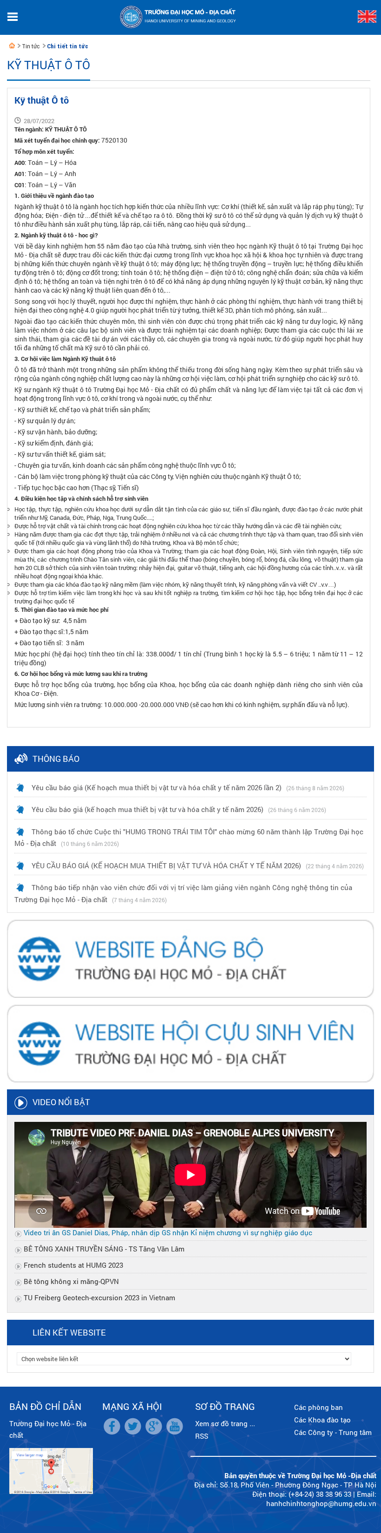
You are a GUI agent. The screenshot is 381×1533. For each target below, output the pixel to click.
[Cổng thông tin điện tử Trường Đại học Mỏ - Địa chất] (12, 45)
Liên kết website (69, 1332)
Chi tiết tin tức (67, 46)
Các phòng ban (318, 1407)
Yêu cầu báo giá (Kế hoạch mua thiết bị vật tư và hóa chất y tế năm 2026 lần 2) (157, 787)
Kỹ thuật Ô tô (48, 64)
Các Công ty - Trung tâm (333, 1432)
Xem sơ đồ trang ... (225, 1423)
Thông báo (56, 758)
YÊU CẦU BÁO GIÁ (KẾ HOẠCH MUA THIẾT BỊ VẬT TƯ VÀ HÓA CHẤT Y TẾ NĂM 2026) (166, 865)
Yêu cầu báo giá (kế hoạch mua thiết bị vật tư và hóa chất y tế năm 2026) (147, 809)
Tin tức (30, 46)
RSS (201, 1436)
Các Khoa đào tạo (322, 1419)
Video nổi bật (61, 1101)
